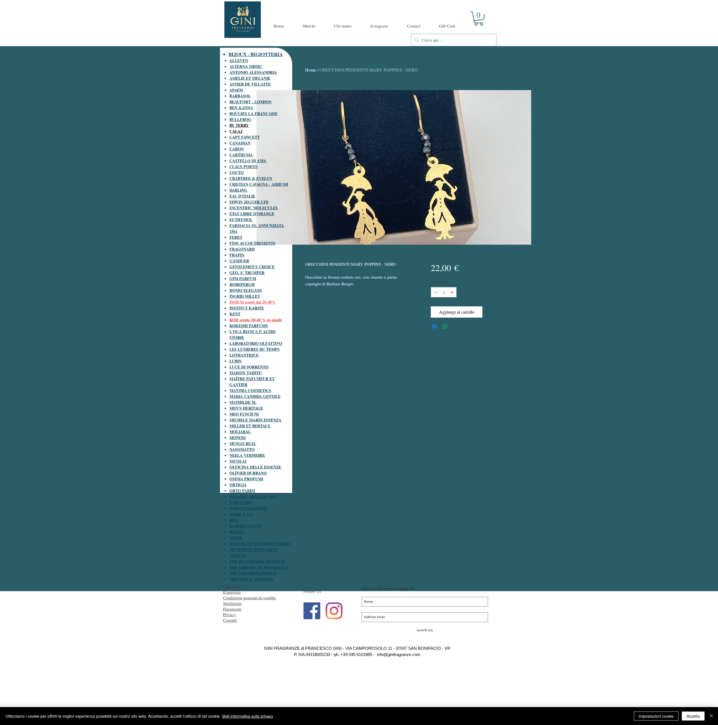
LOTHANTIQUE (244, 355)
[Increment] (452, 292)
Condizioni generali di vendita (249, 597)
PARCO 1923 (240, 502)
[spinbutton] (444, 292)
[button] (478, 19)
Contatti (230, 620)
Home (310, 70)
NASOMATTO (242, 449)
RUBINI (236, 532)
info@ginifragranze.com (398, 654)
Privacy (229, 614)
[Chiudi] (711, 716)
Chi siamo (232, 586)
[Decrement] (435, 292)
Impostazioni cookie (656, 716)
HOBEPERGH (242, 284)
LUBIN (235, 361)
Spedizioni (232, 603)
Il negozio (232, 592)
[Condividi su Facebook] (434, 326)
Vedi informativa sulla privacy (247, 716)
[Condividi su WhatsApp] (445, 326)
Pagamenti (232, 609)
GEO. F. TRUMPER (246, 273)
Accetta (693, 716)
